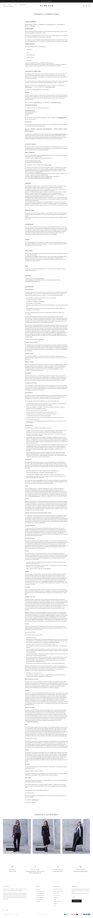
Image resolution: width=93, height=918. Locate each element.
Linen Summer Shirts (58, 889)
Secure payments (80, 869)
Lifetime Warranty (39, 897)
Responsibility (39, 899)
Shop (4, 4)
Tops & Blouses (57, 895)
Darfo (55, 905)
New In (10, 4)
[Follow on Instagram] (7, 910)
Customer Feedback (40, 895)
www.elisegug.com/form (50, 86)
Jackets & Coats (57, 901)
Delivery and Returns (40, 891)
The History (22, 4)
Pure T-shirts (56, 893)
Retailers (38, 901)
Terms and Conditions (40, 893)
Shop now (11, 849)
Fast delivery (12, 869)
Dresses (55, 897)
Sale (15, 4)
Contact (37, 889)
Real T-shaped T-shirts (58, 891)
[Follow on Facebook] (3, 910)
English (17, 914)
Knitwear (55, 903)
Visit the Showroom (8, 6)
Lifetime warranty (58, 869)
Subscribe (77, 900)
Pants (55, 899)
